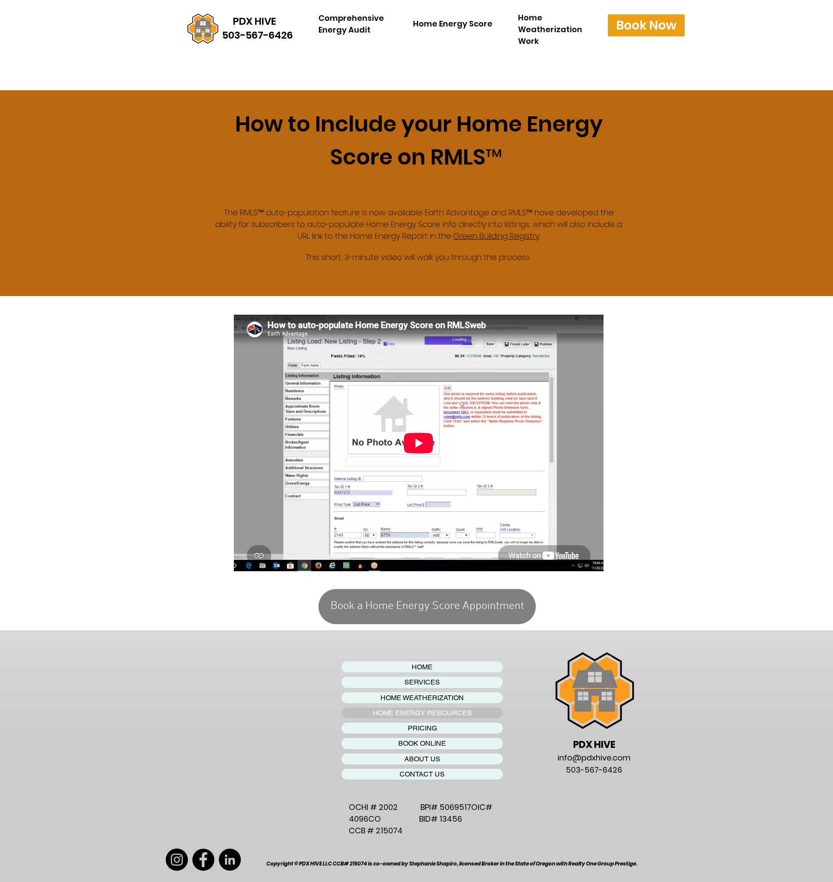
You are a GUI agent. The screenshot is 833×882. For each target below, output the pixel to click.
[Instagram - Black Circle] (177, 860)
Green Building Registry (496, 235)
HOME (422, 667)
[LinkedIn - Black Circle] (230, 860)
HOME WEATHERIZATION (422, 698)
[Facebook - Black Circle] (203, 860)
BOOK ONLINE (422, 743)
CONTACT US (422, 774)
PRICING (422, 728)
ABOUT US (422, 759)
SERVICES (422, 682)
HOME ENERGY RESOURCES (422, 713)
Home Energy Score (452, 23)
